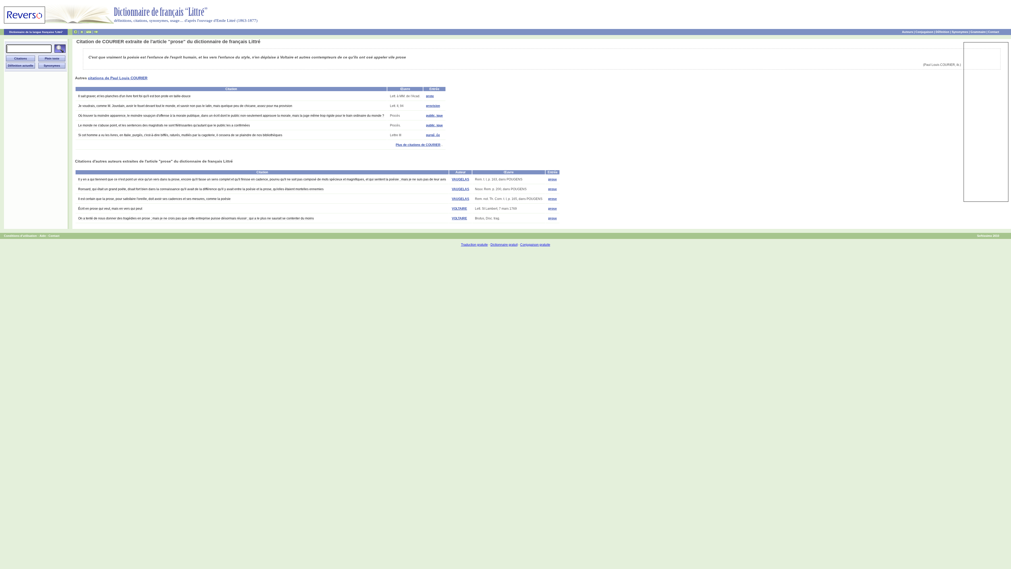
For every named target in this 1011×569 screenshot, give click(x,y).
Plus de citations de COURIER (418, 145)
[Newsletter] (88, 32)
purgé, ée (433, 135)
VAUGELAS (460, 179)
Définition (942, 31)
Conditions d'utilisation (20, 235)
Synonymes (960, 31)
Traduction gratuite (474, 245)
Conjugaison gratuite (535, 245)
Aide (42, 235)
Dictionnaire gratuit (504, 245)
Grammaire (978, 31)
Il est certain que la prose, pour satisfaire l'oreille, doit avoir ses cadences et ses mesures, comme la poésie (154, 199)
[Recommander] (96, 32)
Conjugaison (924, 31)
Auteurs (907, 31)
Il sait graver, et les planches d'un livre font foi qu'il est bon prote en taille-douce (134, 96)
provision (433, 106)
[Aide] (75, 32)
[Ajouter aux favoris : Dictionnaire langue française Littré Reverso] (82, 32)
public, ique (434, 115)
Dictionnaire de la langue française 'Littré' (36, 32)
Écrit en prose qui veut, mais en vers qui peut (110, 208)
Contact (993, 31)
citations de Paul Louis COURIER (117, 78)
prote (430, 96)
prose (552, 179)
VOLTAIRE (459, 208)
